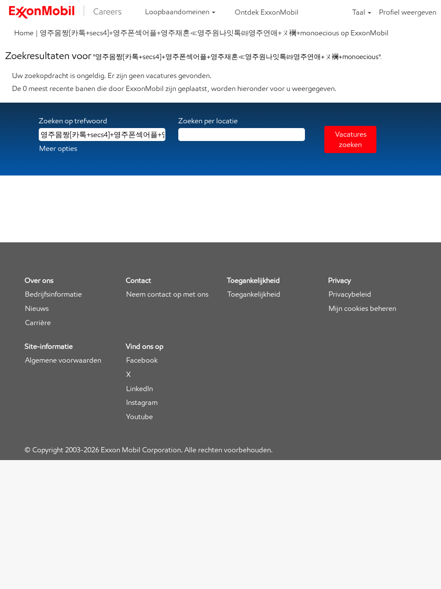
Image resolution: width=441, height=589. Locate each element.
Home (24, 32)
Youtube (139, 417)
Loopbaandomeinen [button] (178, 11)
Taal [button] (359, 12)
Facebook (142, 360)
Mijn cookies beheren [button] (362, 308)
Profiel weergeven (407, 12)
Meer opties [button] (58, 148)
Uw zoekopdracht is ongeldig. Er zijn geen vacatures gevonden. (111, 75)
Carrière (38, 323)
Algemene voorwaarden (63, 360)
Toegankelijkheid (253, 294)
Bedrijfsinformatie (53, 294)
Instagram (142, 402)
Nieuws (37, 308)
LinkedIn (139, 389)
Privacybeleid (350, 294)
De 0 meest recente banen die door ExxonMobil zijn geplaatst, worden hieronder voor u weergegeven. (174, 88)
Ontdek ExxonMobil (266, 12)
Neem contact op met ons (167, 294)
